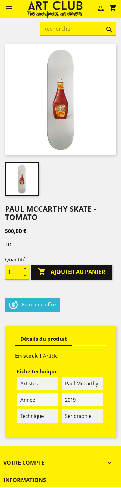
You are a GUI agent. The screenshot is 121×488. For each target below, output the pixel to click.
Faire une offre (39, 304)
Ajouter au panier (71, 272)
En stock (26, 355)
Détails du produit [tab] (43, 338)
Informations (24, 480)
